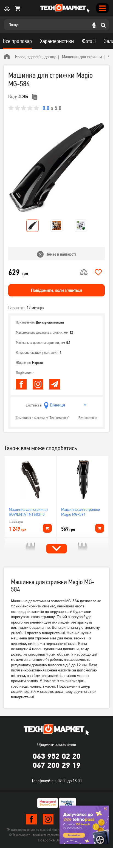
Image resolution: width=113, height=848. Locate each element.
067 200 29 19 (56, 765)
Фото (89, 41)
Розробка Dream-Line (56, 840)
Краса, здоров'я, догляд (35, 56)
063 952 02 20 (56, 756)
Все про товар (17, 41)
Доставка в (34, 405)
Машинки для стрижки (82, 56)
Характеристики (57, 41)
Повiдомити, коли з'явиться (56, 290)
